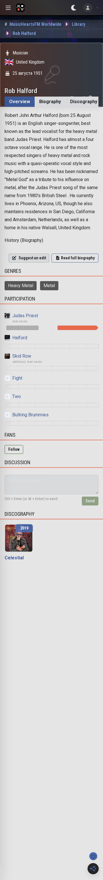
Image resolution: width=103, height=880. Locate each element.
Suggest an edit (32, 258)
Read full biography (78, 258)
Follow (13, 449)
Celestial (14, 557)
